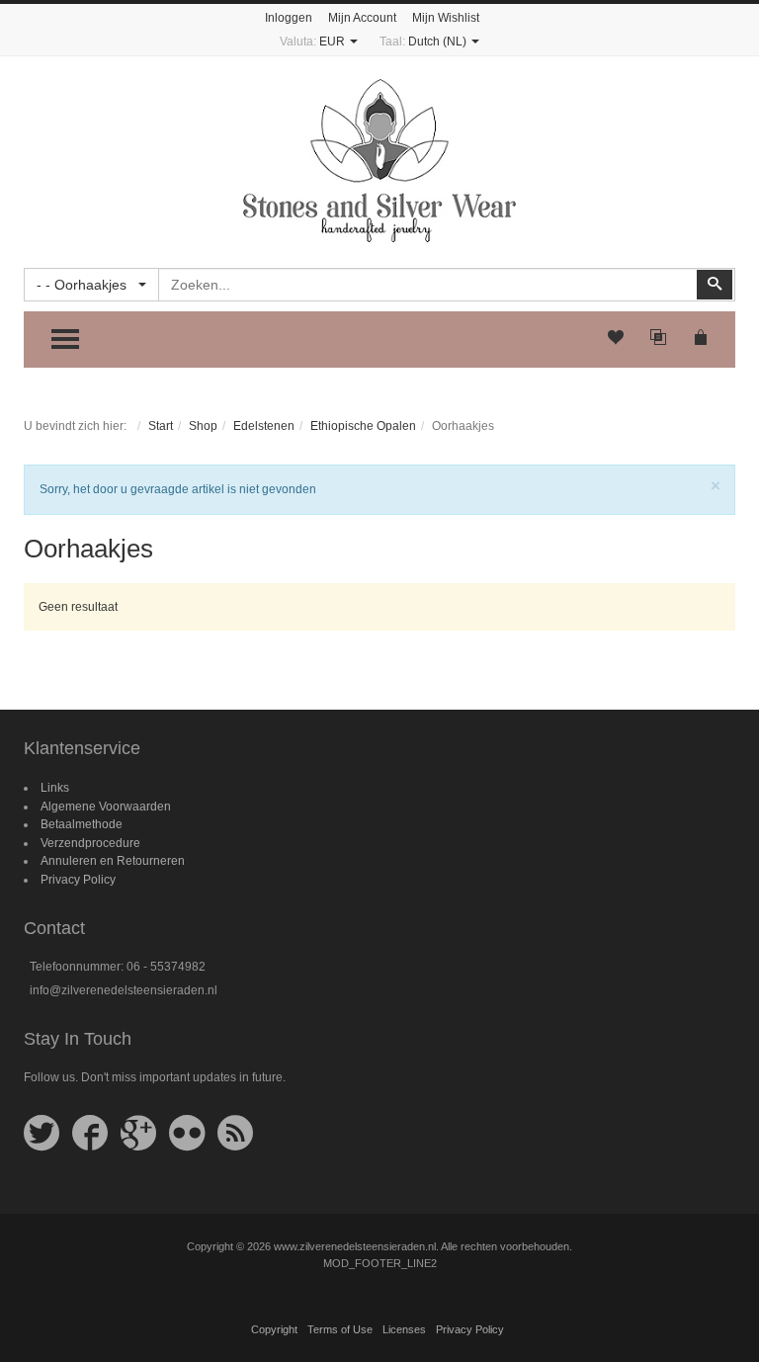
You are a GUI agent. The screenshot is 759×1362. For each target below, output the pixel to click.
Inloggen (288, 18)
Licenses (404, 1329)
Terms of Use (340, 1329)
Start (160, 426)
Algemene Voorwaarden (106, 806)
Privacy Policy (78, 880)
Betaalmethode (82, 824)
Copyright (274, 1329)
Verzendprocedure (90, 843)
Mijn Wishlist (445, 18)
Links (55, 788)
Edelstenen (264, 426)
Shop (203, 426)
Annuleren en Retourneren (113, 861)
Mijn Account (362, 18)
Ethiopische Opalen (363, 426)
